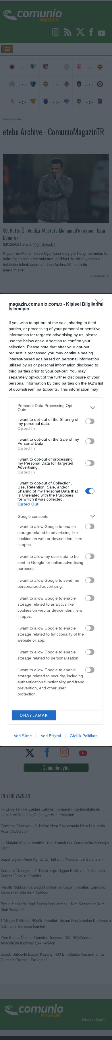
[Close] (100, 304)
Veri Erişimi (51, 735)
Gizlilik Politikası (84, 735)
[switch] (89, 421)
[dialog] (56, 520)
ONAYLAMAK (34, 715)
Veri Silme (23, 735)
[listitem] (56, 408)
